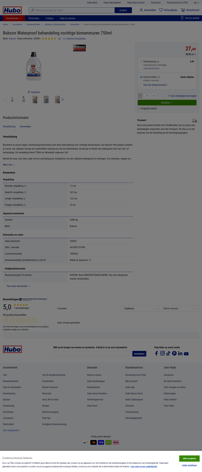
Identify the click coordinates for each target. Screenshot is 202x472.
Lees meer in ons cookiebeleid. (144, 466)
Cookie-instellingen (189, 465)
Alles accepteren (189, 458)
